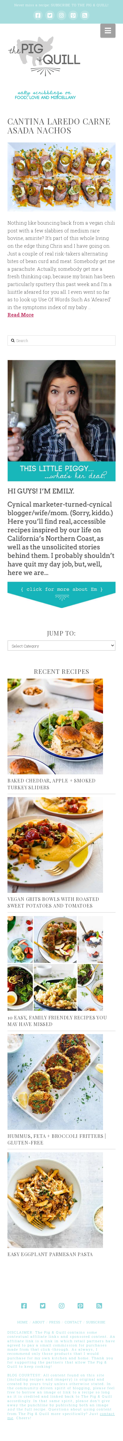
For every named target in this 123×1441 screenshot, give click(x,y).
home (22, 1322)
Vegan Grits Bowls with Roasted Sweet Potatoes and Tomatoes (53, 902)
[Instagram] (61, 15)
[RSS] (85, 15)
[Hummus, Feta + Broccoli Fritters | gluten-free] (61, 1082)
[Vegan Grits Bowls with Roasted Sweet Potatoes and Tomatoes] (61, 845)
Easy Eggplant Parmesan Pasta (50, 1254)
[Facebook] (38, 15)
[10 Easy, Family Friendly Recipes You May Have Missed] (61, 963)
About (39, 1322)
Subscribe (96, 1322)
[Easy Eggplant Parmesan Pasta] (61, 1200)
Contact (73, 1322)
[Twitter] (50, 15)
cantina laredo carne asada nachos (58, 126)
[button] (108, 30)
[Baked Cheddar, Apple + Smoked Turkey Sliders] (61, 726)
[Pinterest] (73, 15)
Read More (20, 314)
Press (54, 1322)
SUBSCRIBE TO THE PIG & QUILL (79, 5)
